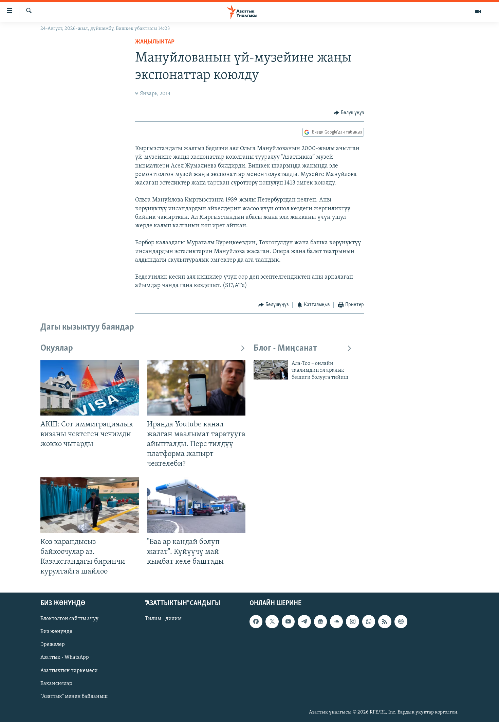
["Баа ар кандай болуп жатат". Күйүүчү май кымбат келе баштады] (196, 505)
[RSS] (384, 621)
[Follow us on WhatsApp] (368, 621)
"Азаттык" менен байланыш (74, 696)
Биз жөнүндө (56, 631)
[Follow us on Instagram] (352, 621)
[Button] (349, 112)
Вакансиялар (56, 683)
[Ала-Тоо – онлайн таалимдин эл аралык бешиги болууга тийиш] (271, 370)
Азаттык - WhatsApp (64, 658)
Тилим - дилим (163, 618)
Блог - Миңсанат (285, 348)
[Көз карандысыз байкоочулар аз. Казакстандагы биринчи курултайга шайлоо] (89, 505)
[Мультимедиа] (478, 11)
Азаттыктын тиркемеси (69, 670)
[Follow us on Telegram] (304, 621)
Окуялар (56, 348)
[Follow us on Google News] (320, 621)
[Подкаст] (400, 621)
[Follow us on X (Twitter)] (271, 621)
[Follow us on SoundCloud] (336, 621)
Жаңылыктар (154, 42)
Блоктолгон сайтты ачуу (69, 618)
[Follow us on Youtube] (288, 621)
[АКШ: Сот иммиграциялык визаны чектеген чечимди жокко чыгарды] (89, 388)
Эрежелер (52, 645)
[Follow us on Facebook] (256, 621)
